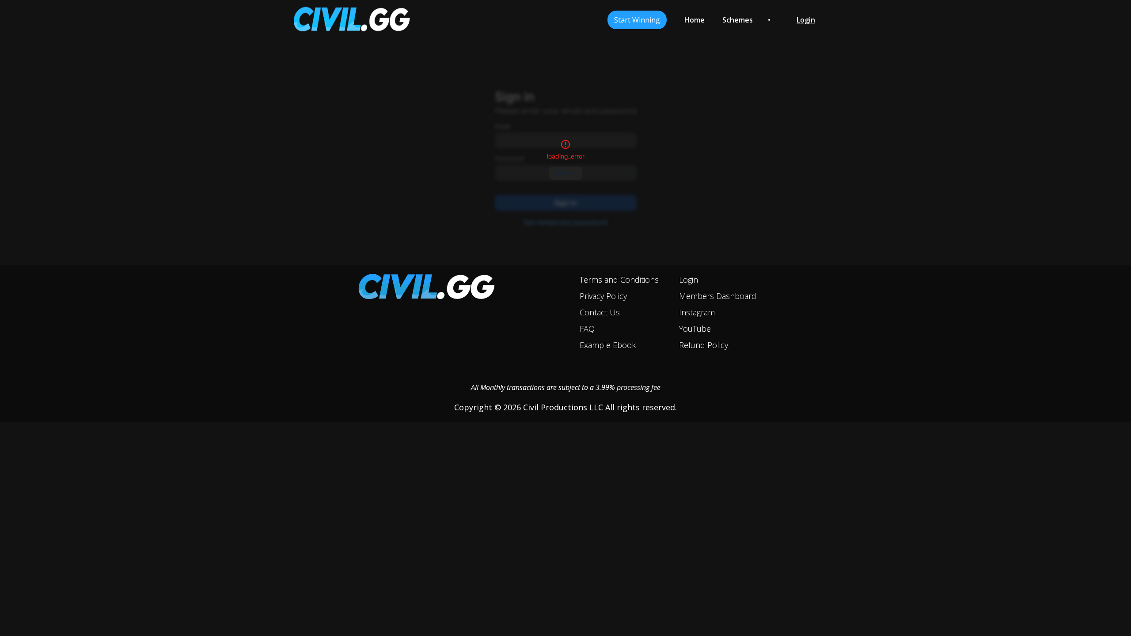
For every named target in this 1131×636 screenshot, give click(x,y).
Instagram (697, 312)
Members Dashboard (717, 296)
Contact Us (600, 312)
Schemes (737, 20)
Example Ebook (608, 345)
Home (694, 20)
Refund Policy (703, 345)
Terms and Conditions (619, 279)
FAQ (587, 328)
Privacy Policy (603, 296)
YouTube (695, 328)
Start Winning (637, 20)
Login (688, 279)
